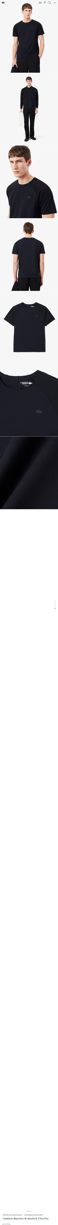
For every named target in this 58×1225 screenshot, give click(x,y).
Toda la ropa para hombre (12, 1215)
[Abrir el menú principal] (55, 2)
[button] (44, 2)
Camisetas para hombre (33, 1215)
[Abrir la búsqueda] (49, 2)
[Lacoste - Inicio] (3, 2)
